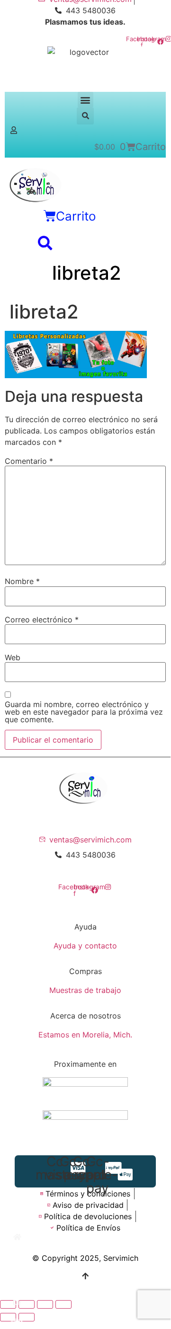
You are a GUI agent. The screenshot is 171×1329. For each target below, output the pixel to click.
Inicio (17, 1248)
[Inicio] (17, 1236)
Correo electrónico (42, 619)
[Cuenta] (17, 1273)
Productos (17, 1266)
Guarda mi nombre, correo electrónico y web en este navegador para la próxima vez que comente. (84, 711)
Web (12, 657)
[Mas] (17, 1310)
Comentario (29, 461)
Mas (17, 1321)
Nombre (22, 581)
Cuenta (17, 1284)
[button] (85, 99)
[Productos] (17, 1255)
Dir (17, 1302)
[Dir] (17, 1291)
